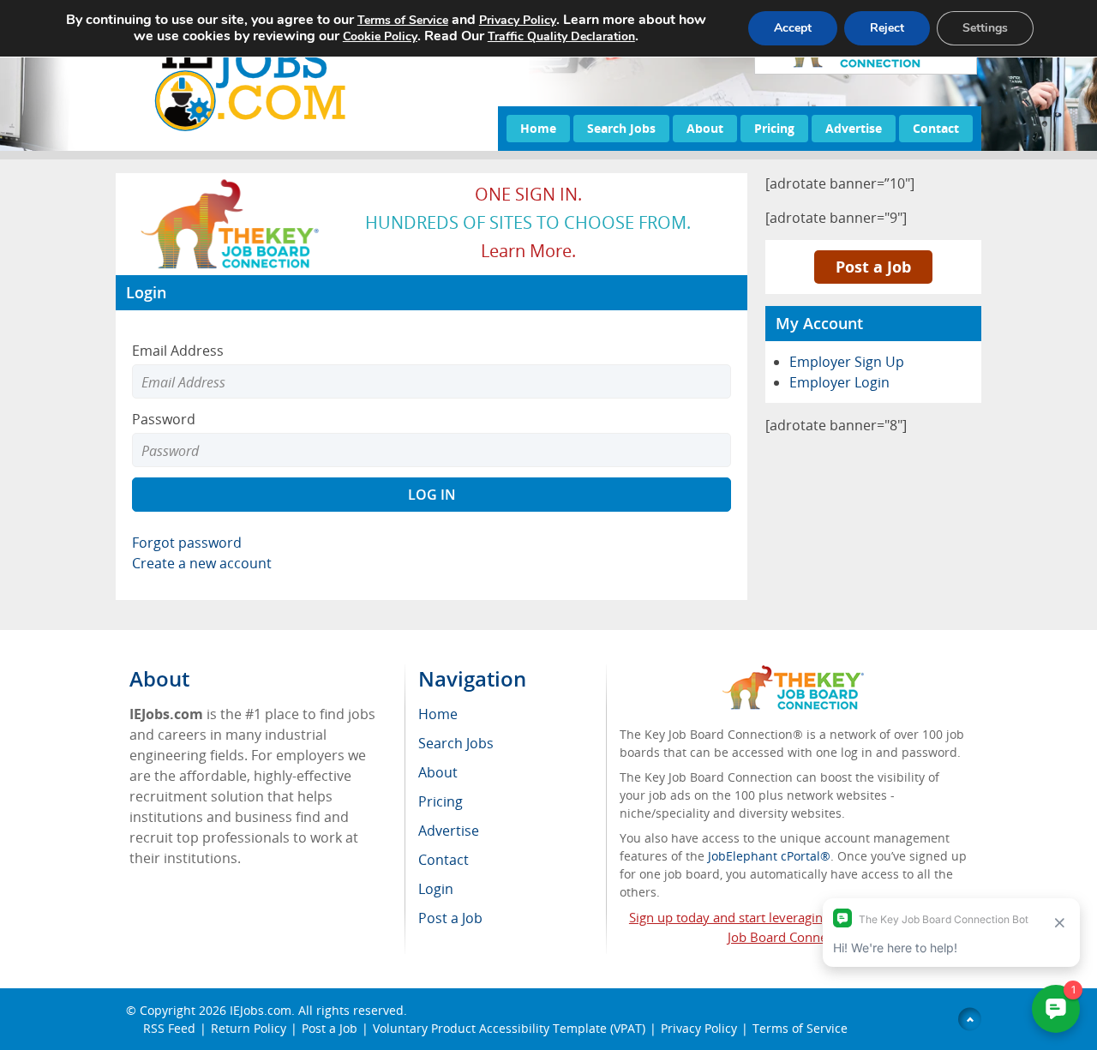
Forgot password (187, 542)
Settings (985, 28)
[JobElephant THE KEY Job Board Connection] (231, 184)
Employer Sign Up (846, 361)
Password (163, 419)
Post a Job (873, 266)
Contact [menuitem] (443, 859)
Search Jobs (621, 128)
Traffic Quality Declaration (561, 36)
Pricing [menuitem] (440, 801)
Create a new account (202, 563)
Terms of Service (800, 1028)
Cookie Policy (380, 36)
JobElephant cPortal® (769, 856)
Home (538, 128)
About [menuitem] (438, 772)
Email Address (178, 350)
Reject (887, 28)
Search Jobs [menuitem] (456, 743)
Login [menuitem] (435, 888)
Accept (793, 28)
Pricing (774, 128)
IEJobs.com (260, 1010)
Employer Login (839, 382)
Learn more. (528, 250)
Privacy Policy (699, 1028)
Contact (936, 128)
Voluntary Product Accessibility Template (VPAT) (509, 1028)
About (704, 128)
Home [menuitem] (438, 714)
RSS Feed (169, 1028)
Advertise (853, 128)
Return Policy (248, 1028)
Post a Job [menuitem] (450, 918)
